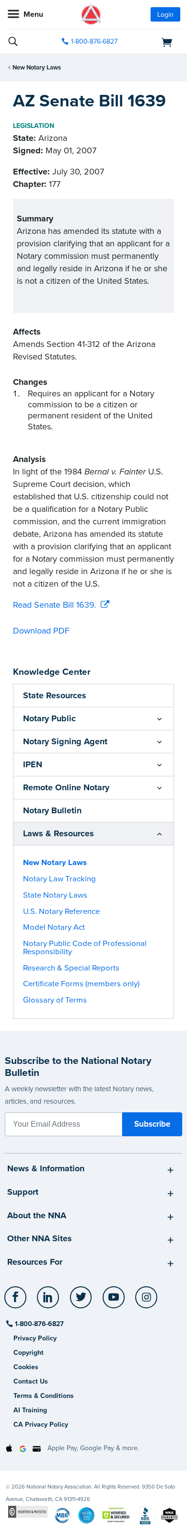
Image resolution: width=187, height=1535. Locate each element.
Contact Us (30, 1381)
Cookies (25, 1367)
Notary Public (49, 718)
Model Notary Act (54, 927)
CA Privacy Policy (40, 1424)
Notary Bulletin (52, 810)
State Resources (54, 695)
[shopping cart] (154, 41)
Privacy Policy (35, 1338)
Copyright (28, 1353)
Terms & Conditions (43, 1396)
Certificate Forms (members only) (81, 984)
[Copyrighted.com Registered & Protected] (28, 1511)
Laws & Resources (58, 833)
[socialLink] (17, 1301)
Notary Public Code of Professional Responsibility (85, 948)
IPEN (32, 764)
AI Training (30, 1410)
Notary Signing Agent (65, 741)
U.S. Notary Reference (61, 911)
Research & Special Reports (71, 968)
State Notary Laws (55, 895)
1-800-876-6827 (94, 41)
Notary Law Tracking (59, 879)
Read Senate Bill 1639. (54, 605)
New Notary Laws (36, 67)
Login (165, 15)
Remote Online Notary (66, 787)
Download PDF (41, 630)
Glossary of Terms (55, 1000)
